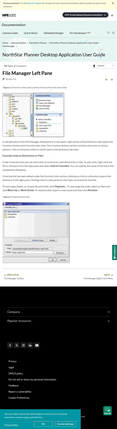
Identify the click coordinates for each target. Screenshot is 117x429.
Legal (11, 367)
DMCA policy (16, 373)
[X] (17, 346)
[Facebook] (10, 346)
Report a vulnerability (20, 392)
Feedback (14, 385)
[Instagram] (23, 346)
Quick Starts (31, 32)
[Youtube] (37, 346)
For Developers (80, 32)
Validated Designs (54, 32)
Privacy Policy (11, 425)
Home (5, 42)
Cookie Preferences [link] (19, 398)
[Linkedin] (30, 346)
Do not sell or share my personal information (32, 379)
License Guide (10, 32)
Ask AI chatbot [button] (34, 3)
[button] (107, 410)
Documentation (13, 25)
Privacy (12, 361)
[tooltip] (94, 66)
